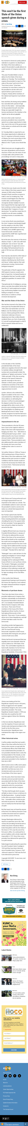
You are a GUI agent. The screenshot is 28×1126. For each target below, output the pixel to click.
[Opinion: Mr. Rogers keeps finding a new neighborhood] (7, 981)
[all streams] (26, 1124)
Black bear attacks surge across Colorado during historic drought (19, 970)
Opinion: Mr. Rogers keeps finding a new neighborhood (17, 982)
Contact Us (5, 1106)
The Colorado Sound (8, 1109)
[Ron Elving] (5, 878)
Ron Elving (9, 24)
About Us (5, 1082)
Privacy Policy (6, 1096)
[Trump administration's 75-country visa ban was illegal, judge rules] (7, 957)
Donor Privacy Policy (8, 1099)
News (13, 966)
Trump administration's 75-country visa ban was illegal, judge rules (19, 958)
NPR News (5, 864)
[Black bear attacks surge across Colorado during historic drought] (7, 969)
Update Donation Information (10, 1102)
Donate (23, 2)
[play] (2, 1124)
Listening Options (7, 1086)
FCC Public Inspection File (9, 1092)
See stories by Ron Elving (17, 890)
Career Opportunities (8, 1089)
